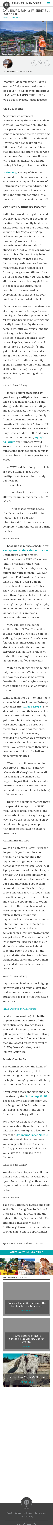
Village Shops (31, 706)
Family (6, 17)
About (9, 1513)
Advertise (28, 1513)
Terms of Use (40, 1513)
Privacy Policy (27, 1517)
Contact (18, 1513)
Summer (15, 17)
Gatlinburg (10, 172)
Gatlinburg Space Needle (32, 1135)
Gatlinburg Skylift (36, 1096)
